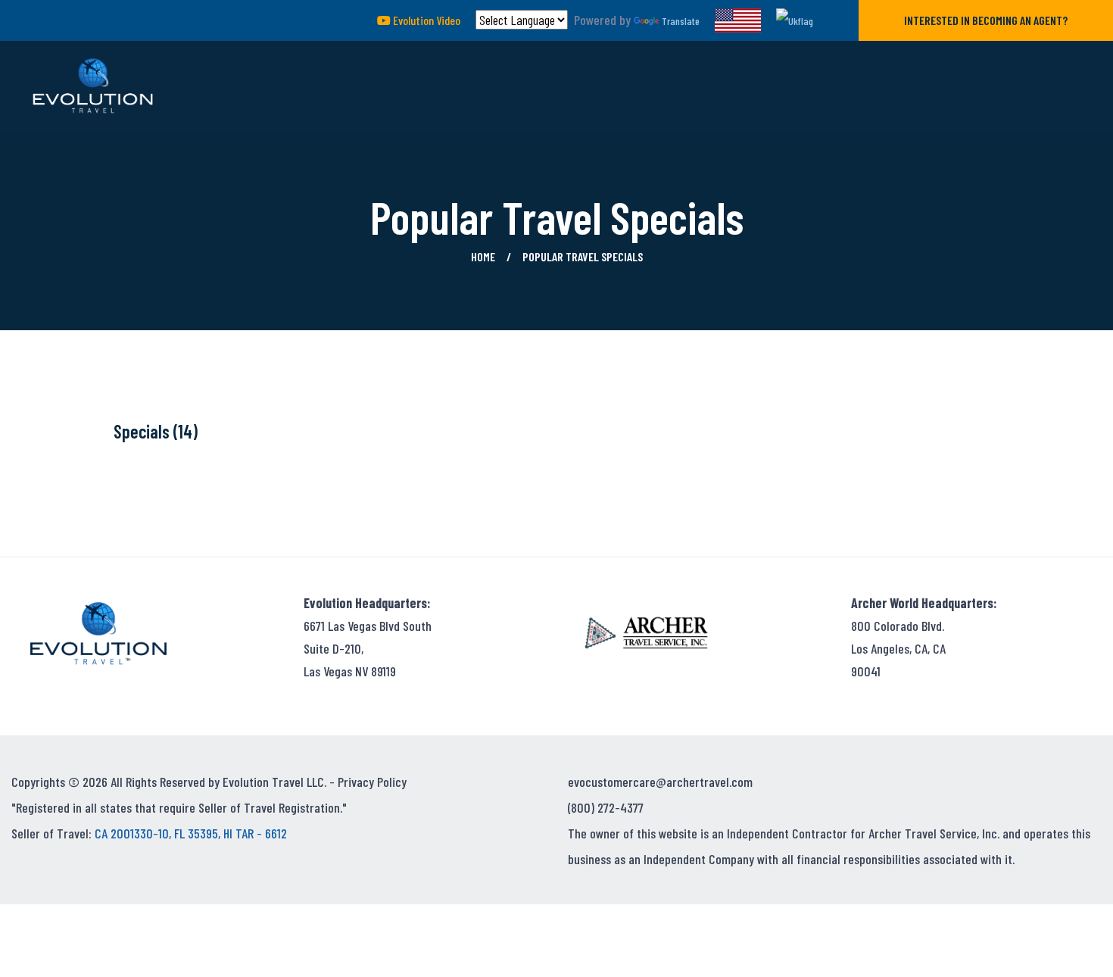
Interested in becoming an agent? (986, 20)
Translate (681, 20)
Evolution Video (425, 20)
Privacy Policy (372, 781)
